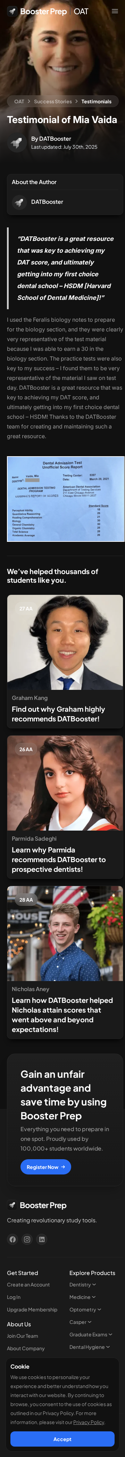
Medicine (80, 1297)
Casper (77, 1322)
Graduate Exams (88, 1334)
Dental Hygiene (87, 1347)
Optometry (82, 1309)
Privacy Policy (88, 1422)
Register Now (42, 1167)
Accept (62, 1439)
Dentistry (80, 1284)
